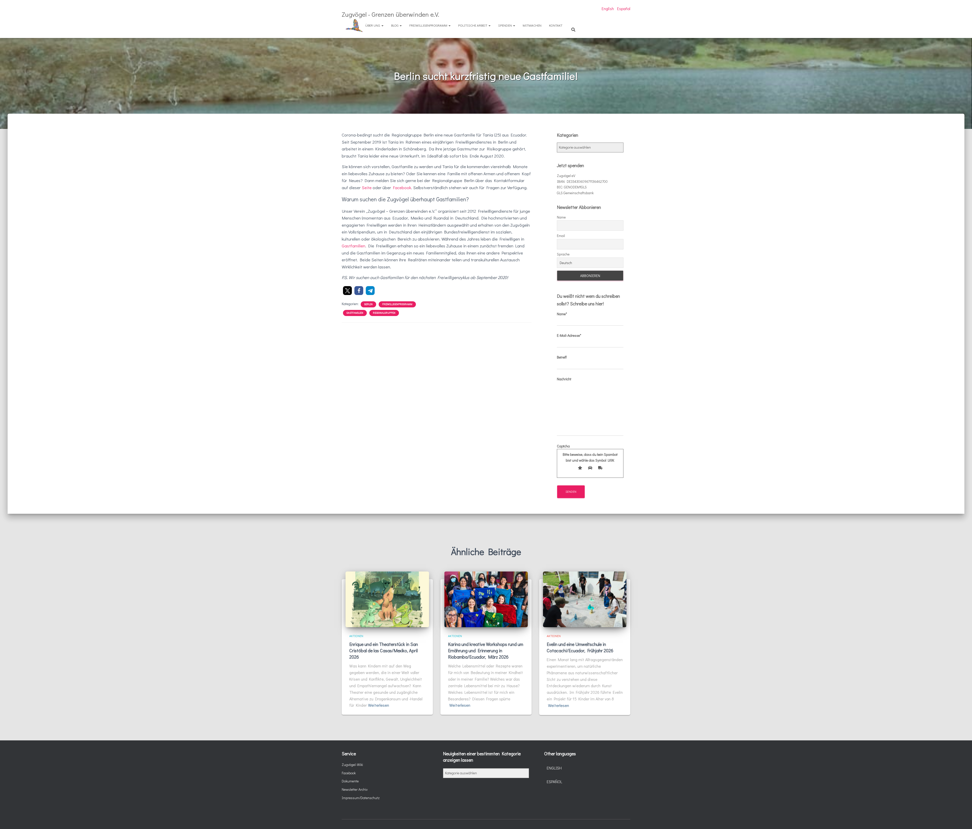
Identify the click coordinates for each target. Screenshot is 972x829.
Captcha (587, 453)
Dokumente (350, 781)
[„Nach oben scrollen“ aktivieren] (962, 819)
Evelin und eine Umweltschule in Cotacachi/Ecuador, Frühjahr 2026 (580, 647)
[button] (347, 290)
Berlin (368, 304)
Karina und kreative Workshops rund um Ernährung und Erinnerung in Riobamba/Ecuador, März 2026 (485, 650)
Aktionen (356, 636)
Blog (395, 25)
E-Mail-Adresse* (569, 335)
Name (561, 217)
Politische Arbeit (473, 25)
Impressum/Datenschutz (361, 797)
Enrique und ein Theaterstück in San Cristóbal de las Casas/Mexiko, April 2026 (383, 650)
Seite (367, 187)
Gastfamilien (353, 246)
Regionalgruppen (384, 312)
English (608, 8)
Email (561, 235)
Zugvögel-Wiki (352, 764)
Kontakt (555, 25)
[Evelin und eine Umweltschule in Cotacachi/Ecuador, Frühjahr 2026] (584, 598)
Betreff (562, 357)
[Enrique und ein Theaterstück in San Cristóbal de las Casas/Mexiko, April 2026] (387, 598)
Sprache (563, 254)
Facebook (402, 187)
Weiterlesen (378, 705)
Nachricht (564, 379)
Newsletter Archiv (355, 789)
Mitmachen (532, 25)
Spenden (505, 25)
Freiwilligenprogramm (428, 25)
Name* (562, 313)
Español (623, 8)
